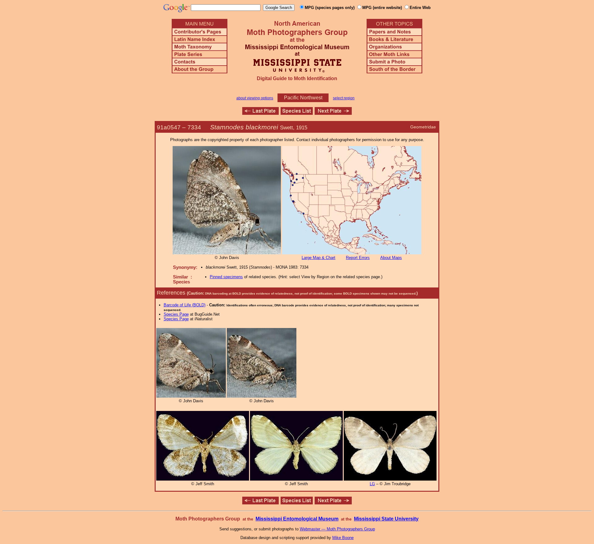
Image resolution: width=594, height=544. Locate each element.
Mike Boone (343, 537)
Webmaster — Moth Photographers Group (337, 529)
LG (372, 483)
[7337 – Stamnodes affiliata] (333, 113)
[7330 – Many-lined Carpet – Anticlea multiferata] (260, 113)
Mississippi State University (386, 518)
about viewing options (254, 98)
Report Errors (358, 257)
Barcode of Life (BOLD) (184, 305)
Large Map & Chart (318, 257)
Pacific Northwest (303, 97)
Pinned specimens (226, 276)
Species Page (176, 314)
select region (344, 98)
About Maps (391, 257)
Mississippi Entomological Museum (297, 518)
